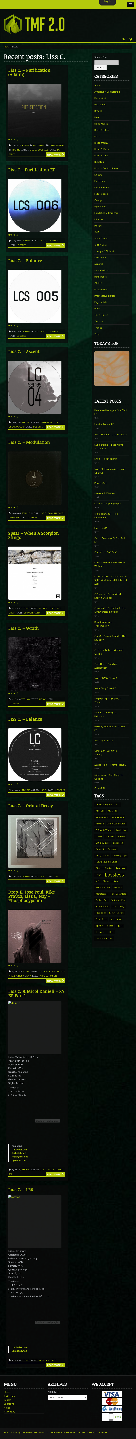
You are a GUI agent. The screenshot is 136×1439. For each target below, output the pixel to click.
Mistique (118, 887)
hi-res (120, 868)
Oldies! (98, 283)
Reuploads (101, 913)
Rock (97, 308)
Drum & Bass (101, 149)
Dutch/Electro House (106, 168)
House (98, 225)
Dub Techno (101, 155)
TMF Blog (9, 1411)
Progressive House (104, 296)
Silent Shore (101, 919)
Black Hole (121, 830)
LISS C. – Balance (25, 719)
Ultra (110, 932)
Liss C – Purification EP (31, 170)
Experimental (57, 145)
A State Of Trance (104, 830)
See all (101, 788)
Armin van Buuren (116, 823)
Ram (114, 906)
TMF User (9, 1396)
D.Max (99, 836)
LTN (97, 881)
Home (7, 47)
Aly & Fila (112, 811)
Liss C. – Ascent (23, 351)
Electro (98, 174)
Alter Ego (100, 811)
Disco (97, 136)
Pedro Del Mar (118, 900)
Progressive (100, 289)
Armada (100, 823)
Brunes (43, 608)
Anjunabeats (102, 817)
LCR (57, 876)
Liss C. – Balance (25, 260)
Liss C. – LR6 (20, 1189)
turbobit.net (19, 1153)
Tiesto (110, 925)
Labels (7, 1400)
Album (25, 145)
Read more (54, 154)
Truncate (14, 517)
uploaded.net (19, 1160)
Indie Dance (100, 238)
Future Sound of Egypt (106, 862)
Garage (98, 200)
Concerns (14, 703)
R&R (59, 608)
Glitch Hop (100, 206)
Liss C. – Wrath (23, 628)
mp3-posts (100, 276)
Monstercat (101, 893)
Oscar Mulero (17, 426)
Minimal (98, 264)
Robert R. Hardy (116, 913)
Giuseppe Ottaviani (104, 868)
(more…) (13, 139)
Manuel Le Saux (110, 881)
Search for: (100, 57)
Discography (101, 143)
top (119, 926)
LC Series (21, 245)
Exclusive (112, 849)
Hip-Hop (99, 219)
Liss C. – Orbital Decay (30, 805)
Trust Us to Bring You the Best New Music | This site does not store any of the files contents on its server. (56, 1432)
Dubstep (99, 162)
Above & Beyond (104, 804)
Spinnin (99, 925)
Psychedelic (101, 302)
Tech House (101, 315)
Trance (98, 327)
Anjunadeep (118, 817)
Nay (28, 975)
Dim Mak (110, 836)
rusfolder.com (19, 1149)
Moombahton (101, 270)
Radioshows (102, 906)
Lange (98, 874)
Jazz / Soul (100, 245)
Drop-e (44, 971)
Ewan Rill (100, 849)
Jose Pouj (54, 971)
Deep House (101, 123)
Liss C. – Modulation (29, 442)
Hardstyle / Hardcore (106, 213)
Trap (97, 334)
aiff (118, 804)
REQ (122, 906)
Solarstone (115, 919)
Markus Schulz (103, 887)
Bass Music (100, 98)
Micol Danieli (55, 1169)
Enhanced (118, 842)
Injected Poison (48, 975)
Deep (97, 117)
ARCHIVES (53, 1392)
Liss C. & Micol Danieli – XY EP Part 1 (36, 993)
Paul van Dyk (101, 900)
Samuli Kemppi (56, 513)
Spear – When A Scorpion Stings (33, 535)
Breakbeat (100, 104)
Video (7, 1407)
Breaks (98, 111)
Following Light (119, 855)
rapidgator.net (20, 1156)
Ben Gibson (46, 422)
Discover (121, 836)
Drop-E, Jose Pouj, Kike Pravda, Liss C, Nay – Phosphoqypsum (31, 896)
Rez (10, 1174)
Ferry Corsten (102, 855)
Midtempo (100, 257)
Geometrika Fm (32, 612)
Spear (12, 612)
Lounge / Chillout (104, 251)
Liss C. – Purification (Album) (29, 72)
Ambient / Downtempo (107, 92)
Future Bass (101, 194)
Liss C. (33, 149)
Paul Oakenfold (118, 893)
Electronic (39, 145)
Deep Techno (101, 130)
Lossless (43, 149)
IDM (96, 232)
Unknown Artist (104, 938)
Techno (16, 149)
